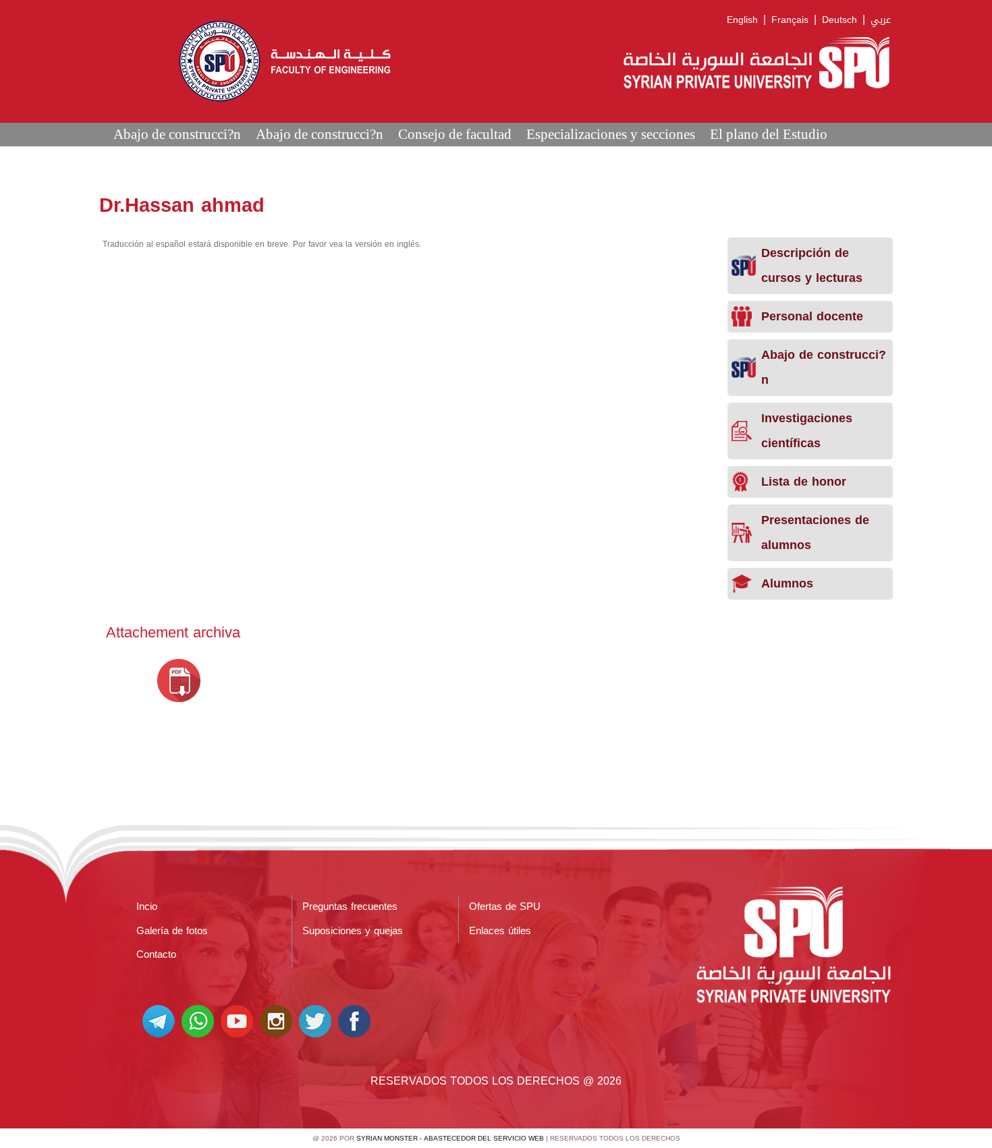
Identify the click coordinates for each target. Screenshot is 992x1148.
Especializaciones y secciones (610, 134)
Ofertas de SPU (505, 906)
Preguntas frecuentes (349, 906)
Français (789, 20)
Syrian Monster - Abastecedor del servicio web (450, 1138)
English (742, 20)
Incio (146, 906)
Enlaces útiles (500, 930)
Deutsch (839, 20)
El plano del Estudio (768, 134)
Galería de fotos (172, 930)
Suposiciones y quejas (352, 930)
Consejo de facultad (455, 134)
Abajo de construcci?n (177, 134)
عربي (881, 20)
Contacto (156, 954)
